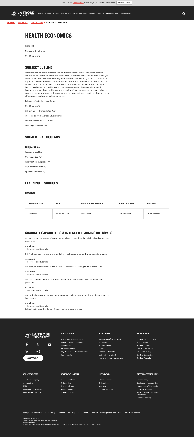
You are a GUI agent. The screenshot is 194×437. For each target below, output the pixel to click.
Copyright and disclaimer (110, 413)
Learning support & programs (111, 358)
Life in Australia (105, 380)
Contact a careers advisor (147, 383)
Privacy (95, 413)
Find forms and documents (72, 342)
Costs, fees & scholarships (72, 339)
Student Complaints (145, 355)
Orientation (66, 383)
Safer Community (144, 352)
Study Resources (80, 14)
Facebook (26, 344)
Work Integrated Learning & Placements (148, 393)
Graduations (66, 345)
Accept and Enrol (68, 380)
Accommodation (68, 389)
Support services (106, 389)
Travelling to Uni (67, 392)
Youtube (49, 344)
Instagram (38, 351)
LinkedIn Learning (144, 398)
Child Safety (50, 413)
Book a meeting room (32, 392)
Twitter (38, 344)
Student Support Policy (146, 339)
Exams (101, 348)
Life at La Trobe (67, 386)
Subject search (37, 23)
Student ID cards (68, 348)
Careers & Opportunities (107, 14)
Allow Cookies (124, 3)
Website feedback (29, 422)
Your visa (102, 386)
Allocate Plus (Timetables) (110, 339)
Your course (66, 14)
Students (11, 23)
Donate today (32, 358)
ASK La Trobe (142, 342)
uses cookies (78, 3)
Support (92, 14)
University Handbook (107, 355)
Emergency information (32, 413)
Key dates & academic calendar (74, 352)
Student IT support (144, 345)
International (125, 14)
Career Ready (142, 380)
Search (184, 13)
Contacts (62, 413)
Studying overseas (144, 389)
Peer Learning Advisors (32, 389)
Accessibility (83, 413)
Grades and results (107, 352)
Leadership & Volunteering (148, 386)
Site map (72, 413)
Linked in (26, 351)
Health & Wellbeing (145, 348)
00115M (99, 424)
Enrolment (103, 342)
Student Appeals (144, 358)
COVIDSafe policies (132, 413)
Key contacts (66, 355)
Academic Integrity (31, 380)
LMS (25, 386)
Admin (56, 14)
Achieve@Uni (28, 383)
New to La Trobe (44, 14)
